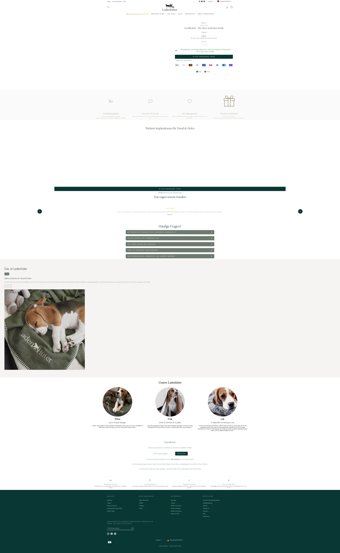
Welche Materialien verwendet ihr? (143, 238)
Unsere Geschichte (117, 1)
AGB (204, 514)
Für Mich (171, 14)
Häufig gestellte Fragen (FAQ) (114, 508)
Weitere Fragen (111, 511)
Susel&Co (204, 25)
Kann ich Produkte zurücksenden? (143, 250)
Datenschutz (206, 508)
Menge (204, 41)
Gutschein (190, 14)
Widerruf (205, 505)
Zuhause (173, 503)
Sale (180, 14)
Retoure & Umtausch (112, 505)
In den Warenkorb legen (170, 189)
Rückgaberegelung (207, 503)
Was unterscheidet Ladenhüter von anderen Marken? (151, 256)
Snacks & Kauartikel (175, 508)
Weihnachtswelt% (137, 13)
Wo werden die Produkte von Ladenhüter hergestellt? (152, 232)
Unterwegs (173, 500)
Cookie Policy (206, 516)
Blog (124, 1)
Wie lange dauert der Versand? (142, 244)
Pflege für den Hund (176, 505)
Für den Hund (157, 14)
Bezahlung (109, 500)
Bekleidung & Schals (176, 511)
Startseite (203, 23)
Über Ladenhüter (206, 14)
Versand (109, 503)
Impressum (205, 511)
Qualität (141, 503)
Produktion (141, 505)
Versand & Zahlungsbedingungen (211, 500)
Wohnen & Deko (175, 514)
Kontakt (109, 1)
